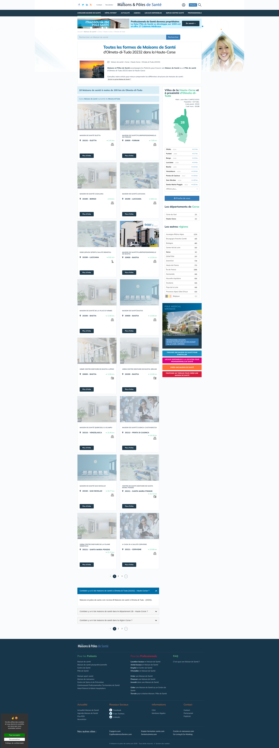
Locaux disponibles (153, 13)
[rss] (90, 5)
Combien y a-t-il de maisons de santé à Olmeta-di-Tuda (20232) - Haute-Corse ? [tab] (114, 591)
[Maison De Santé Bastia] (139, 292)
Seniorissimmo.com (149, 734)
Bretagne (181, 243)
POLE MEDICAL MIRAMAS (173, 307)
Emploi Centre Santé (175, 13)
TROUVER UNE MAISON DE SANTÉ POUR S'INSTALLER (182, 353)
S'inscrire (193, 5)
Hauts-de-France (181, 265)
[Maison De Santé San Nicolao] (97, 468)
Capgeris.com (115, 731)
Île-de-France (181, 270)
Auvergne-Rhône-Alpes (181, 234)
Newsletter (109, 5)
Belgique (184, 296)
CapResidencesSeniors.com (120, 734)
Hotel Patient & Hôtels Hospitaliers (91, 688)
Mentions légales (159, 713)
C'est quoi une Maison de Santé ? (186, 662)
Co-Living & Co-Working (182, 734)
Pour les (87, 656)
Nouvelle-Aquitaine (181, 278)
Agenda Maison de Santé (87, 713)
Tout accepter (14, 735)
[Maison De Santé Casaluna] (97, 175)
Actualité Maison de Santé (88, 710)
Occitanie (181, 283)
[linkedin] (86, 5)
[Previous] (110, 576)
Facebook (117, 710)
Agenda (137, 13)
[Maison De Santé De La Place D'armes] (97, 292)
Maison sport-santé (85, 676)
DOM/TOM (181, 256)
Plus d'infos (86, 156)
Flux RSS (81, 716)
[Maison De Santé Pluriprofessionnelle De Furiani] (139, 117)
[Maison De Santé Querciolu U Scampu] (97, 409)
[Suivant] (126, 576)
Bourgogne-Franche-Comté (181, 239)
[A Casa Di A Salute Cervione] (139, 526)
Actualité (125, 13)
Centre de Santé (83, 668)
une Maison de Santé (142, 676)
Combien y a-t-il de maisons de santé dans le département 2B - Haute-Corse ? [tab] (114, 611)
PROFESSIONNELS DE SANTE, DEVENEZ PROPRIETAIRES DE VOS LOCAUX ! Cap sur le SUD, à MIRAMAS (181, 342)
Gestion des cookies (163, 744)
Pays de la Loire (181, 287)
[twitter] (83, 5)
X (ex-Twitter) (118, 714)
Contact (99, 5)
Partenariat (188, 713)
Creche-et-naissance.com (183, 731)
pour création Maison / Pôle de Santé (149, 693)
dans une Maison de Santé (145, 682)
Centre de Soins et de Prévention (90, 682)
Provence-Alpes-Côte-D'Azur (181, 292)
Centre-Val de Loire (181, 247)
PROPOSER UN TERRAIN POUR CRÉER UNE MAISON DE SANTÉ (182, 374)
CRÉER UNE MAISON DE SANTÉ (182, 367)
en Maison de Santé (145, 662)
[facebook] (79, 5)
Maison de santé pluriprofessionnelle (92, 665)
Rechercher (173, 37)
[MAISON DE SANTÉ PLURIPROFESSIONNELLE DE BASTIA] (139, 234)
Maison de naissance (85, 679)
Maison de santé (84, 662)
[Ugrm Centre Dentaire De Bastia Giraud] (139, 351)
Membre (185, 5)
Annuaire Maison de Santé (89, 13)
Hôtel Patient (111, 13)
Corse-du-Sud (181, 214)
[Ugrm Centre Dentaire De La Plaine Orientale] (97, 526)
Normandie (181, 274)
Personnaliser (14, 739)
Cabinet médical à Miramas (175, 335)
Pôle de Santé (83, 671)
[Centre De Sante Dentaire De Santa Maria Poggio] (139, 468)
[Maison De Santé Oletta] (97, 117)
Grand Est (181, 261)
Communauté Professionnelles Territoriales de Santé (98, 685)
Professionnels (195, 13)
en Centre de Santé (141, 668)
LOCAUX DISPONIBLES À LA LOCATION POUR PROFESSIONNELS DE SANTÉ (182, 360)
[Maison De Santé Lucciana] (139, 175)
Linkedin (116, 717)
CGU (154, 710)
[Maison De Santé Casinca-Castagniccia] (139, 409)
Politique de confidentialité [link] (14, 743)
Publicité (187, 716)
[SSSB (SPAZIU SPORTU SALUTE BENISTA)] (97, 234)
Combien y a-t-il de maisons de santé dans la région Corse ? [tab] (106, 620)
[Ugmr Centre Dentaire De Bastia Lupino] (97, 351)
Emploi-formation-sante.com (152, 731)
